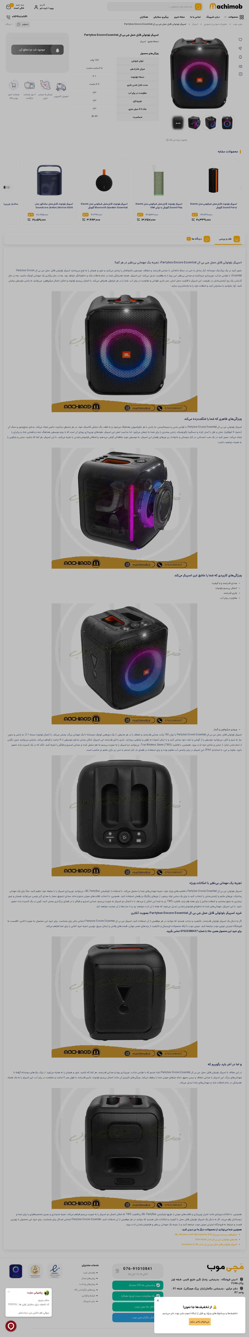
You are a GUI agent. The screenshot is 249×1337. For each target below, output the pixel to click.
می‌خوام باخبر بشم (199, 1322)
